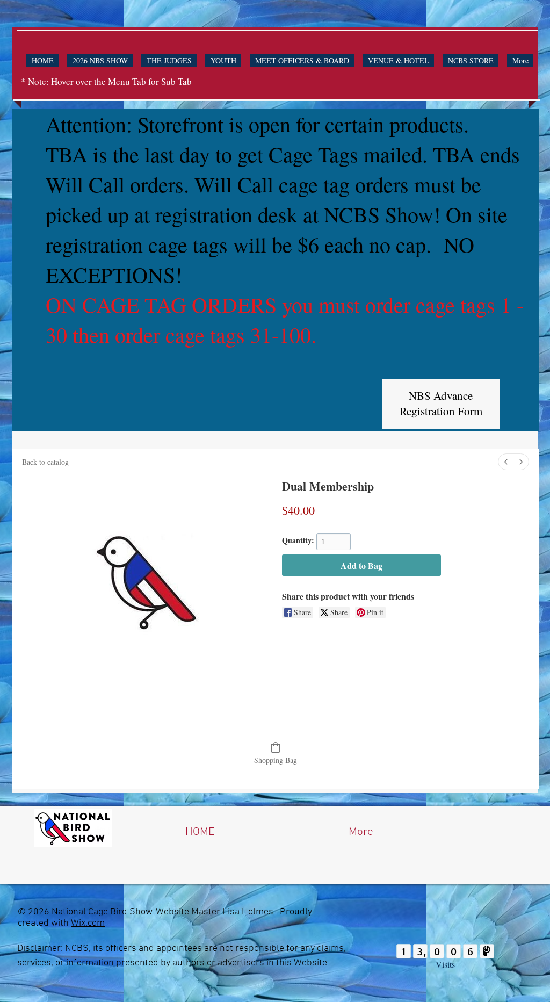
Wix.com (88, 923)
